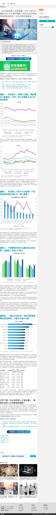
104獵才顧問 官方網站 (4, 435)
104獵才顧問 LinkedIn (4, 440)
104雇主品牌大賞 (16, 405)
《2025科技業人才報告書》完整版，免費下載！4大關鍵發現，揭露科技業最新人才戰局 (19, 421)
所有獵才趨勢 (2, 6)
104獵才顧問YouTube (4, 442)
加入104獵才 (46, 508)
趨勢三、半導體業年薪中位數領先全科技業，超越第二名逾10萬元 (15, 86)
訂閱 (47, 21)
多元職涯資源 (21, 510)
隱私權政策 (2, 514)
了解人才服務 (21, 508)
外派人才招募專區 (34, 510)
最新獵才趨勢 (33, 508)
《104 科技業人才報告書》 (5, 416)
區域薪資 (7, 292)
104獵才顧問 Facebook (4, 438)
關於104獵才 (46, 507)
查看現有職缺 (21, 507)
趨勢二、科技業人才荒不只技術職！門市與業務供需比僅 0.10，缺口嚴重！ (16, 85)
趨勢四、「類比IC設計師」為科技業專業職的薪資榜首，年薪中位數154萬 (16, 88)
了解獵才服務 (33, 507)
